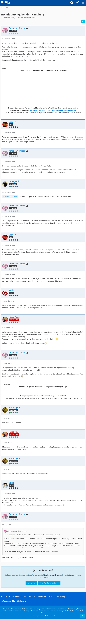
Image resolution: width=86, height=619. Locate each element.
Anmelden (31, 583)
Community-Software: (43, 616)
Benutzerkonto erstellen (49, 583)
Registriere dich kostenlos (54, 575)
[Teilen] (83, 21)
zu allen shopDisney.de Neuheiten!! (52, 396)
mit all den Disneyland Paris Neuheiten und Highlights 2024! (53, 110)
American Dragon (10, 17)
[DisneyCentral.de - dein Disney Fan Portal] (6, 3)
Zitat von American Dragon (17, 531)
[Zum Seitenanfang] (82, 616)
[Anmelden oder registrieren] (77, 3)
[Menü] (83, 3)
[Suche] (72, 3)
